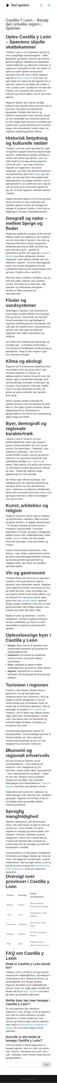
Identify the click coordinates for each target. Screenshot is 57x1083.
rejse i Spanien (30, 991)
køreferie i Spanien (23, 78)
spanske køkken (29, 600)
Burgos (37, 174)
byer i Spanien (34, 461)
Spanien (18, 538)
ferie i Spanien (35, 709)
